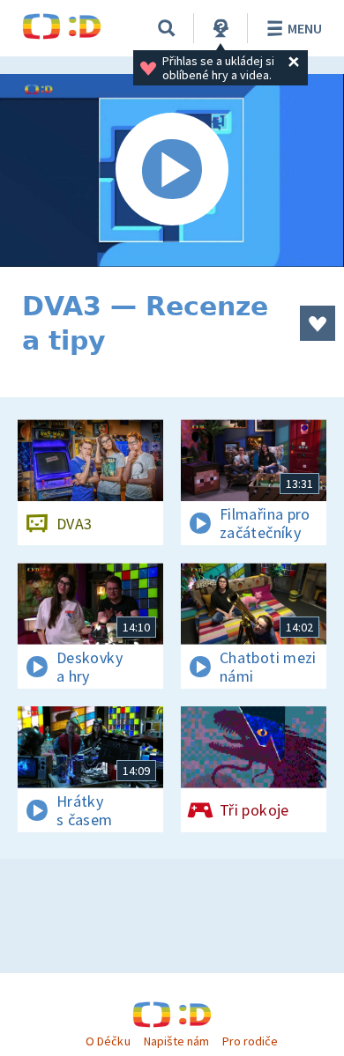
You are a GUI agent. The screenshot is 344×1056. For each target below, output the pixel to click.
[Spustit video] (172, 170)
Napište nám (176, 1041)
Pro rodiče (250, 1041)
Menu (305, 28)
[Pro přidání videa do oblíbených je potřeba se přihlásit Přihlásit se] (317, 323)
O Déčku (108, 1041)
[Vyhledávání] (166, 28)
